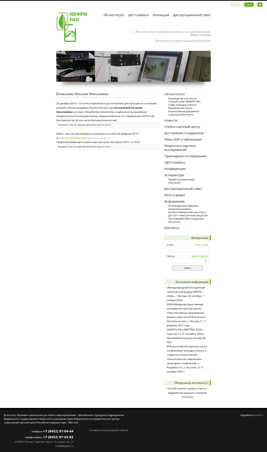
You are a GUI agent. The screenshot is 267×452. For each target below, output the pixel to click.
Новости (170, 120)
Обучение (174, 182)
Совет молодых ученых (182, 105)
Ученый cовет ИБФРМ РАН (184, 101)
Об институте (114, 15)
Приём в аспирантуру (181, 179)
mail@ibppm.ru (64, 446)
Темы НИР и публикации (183, 139)
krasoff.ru (258, 415)
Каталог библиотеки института (187, 212)
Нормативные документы (183, 111)
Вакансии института (180, 108)
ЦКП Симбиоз (138, 15)
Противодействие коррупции (186, 218)
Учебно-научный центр (182, 127)
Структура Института (181, 114)
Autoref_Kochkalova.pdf (73, 138)
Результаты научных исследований (180, 148)
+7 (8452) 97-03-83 (58, 437)
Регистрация (201, 244)
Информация (174, 201)
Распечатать (123, 97)
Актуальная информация (191, 282)
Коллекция (161, 15)
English (249, 4)
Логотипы (174, 222)
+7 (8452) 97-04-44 (58, 431)
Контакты (171, 228)
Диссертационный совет (192, 15)
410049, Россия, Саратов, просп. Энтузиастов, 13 (44, 441)
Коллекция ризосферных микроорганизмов (183, 207)
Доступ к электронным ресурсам (188, 215)
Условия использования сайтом (108, 430)
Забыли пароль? (199, 256)
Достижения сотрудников (184, 133)
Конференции (175, 169)
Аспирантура (174, 175)
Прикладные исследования (185, 156)
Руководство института (182, 98)
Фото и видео (174, 195)
